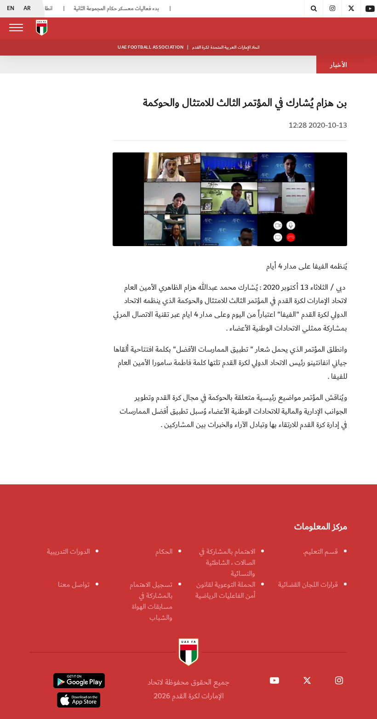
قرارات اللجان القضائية (308, 584)
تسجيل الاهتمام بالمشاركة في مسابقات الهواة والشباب (151, 601)
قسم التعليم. (320, 551)
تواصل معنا (74, 584)
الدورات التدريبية (68, 551)
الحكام (163, 551)
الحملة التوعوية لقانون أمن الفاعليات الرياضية (225, 590)
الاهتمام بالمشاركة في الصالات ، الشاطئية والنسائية (227, 562)
